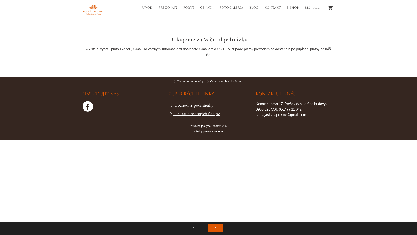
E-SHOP (293, 7)
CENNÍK (206, 7)
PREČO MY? (168, 7)
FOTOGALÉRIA (231, 7)
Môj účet (313, 7)
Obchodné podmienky (189, 81)
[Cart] (330, 7)
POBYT (188, 7)
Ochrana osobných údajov (225, 81)
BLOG (253, 7)
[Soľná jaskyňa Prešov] (93, 14)
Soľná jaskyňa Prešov (206, 126)
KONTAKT (273, 7)
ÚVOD (147, 7)
